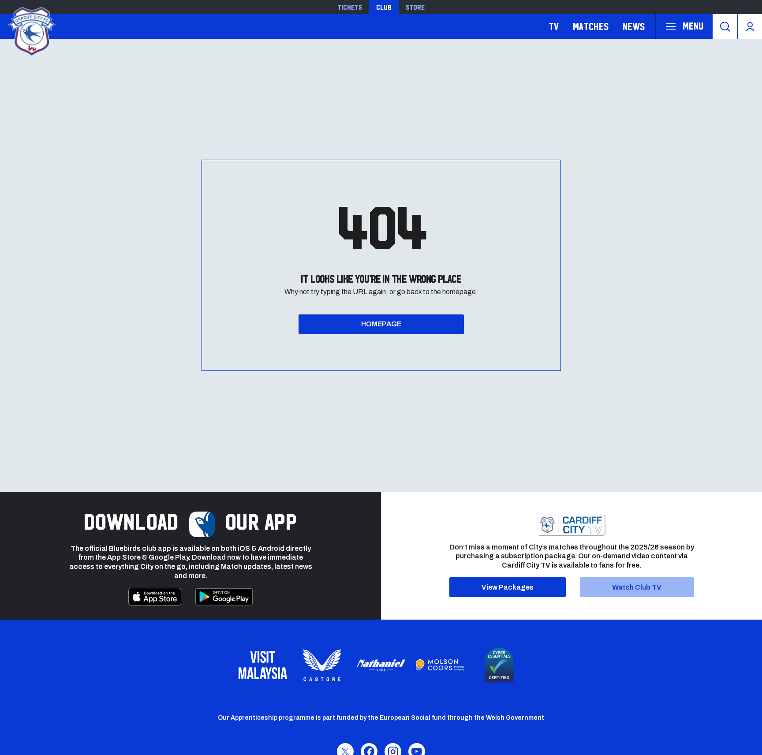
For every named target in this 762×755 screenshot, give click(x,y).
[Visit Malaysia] (263, 665)
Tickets (349, 7)
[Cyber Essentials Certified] (499, 665)
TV (554, 26)
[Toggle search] (725, 26)
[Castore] (322, 665)
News (634, 26)
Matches (591, 26)
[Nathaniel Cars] (381, 665)
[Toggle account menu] (750, 26)
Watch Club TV (636, 587)
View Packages (508, 587)
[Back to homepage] (31, 30)
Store (415, 7)
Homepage (381, 324)
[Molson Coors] (440, 665)
